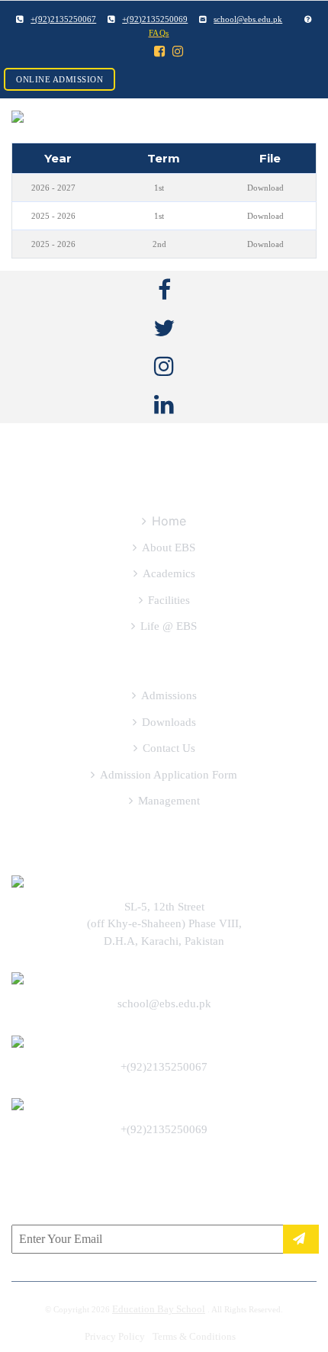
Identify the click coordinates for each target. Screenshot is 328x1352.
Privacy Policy (115, 1336)
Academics (169, 573)
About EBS (168, 547)
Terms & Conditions (194, 1336)
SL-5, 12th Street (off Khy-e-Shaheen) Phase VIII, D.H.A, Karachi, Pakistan (164, 924)
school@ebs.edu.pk (164, 1003)
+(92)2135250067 (164, 1067)
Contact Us (169, 748)
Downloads (169, 722)
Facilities (169, 600)
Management (169, 801)
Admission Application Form (168, 775)
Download (265, 187)
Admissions (169, 695)
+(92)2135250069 (164, 1129)
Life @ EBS (168, 626)
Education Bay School (158, 1309)
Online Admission (59, 79)
